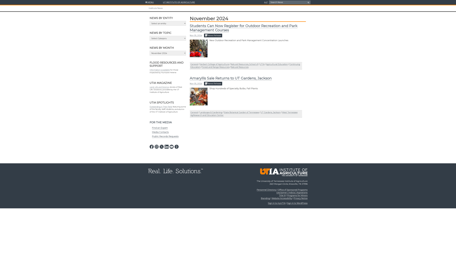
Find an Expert (160, 128)
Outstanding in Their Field (161, 107)
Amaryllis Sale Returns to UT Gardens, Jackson (231, 78)
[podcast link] (177, 147)
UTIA (262, 64)
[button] (149, 2)
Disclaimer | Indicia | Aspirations (292, 192)
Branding (265, 198)
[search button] (308, 2)
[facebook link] (152, 147)
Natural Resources (240, 67)
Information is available (160, 70)
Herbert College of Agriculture (214, 64)
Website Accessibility (282, 198)
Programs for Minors (297, 195)
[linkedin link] (167, 147)
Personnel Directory (266, 190)
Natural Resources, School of (244, 64)
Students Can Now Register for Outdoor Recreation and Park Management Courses (243, 28)
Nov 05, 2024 (196, 35)
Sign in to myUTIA (276, 203)
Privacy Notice (301, 198)
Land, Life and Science (159, 87)
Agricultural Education (277, 64)
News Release (214, 35)
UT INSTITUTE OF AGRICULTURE (179, 2)
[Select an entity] (168, 23)
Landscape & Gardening (211, 112)
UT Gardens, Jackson (270, 112)
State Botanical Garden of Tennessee (241, 112)
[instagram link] (157, 147)
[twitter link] (162, 147)
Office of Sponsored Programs (293, 190)
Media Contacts (160, 132)
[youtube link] (172, 147)
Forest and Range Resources (215, 67)
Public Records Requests (165, 136)
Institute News (156, 8)
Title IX (282, 195)
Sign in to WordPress (297, 203)
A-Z (266, 2)
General (194, 64)
